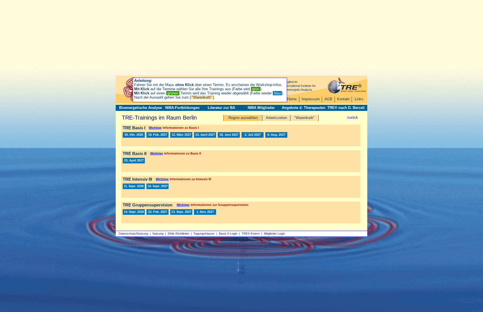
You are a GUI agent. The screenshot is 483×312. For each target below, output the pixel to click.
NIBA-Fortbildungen (182, 108)
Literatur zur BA (221, 108)
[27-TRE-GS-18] (205, 212)
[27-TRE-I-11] (276, 135)
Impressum (311, 99)
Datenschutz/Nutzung (133, 233)
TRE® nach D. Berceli (346, 108)
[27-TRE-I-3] (157, 135)
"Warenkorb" (304, 118)
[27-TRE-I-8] (205, 135)
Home (292, 99)
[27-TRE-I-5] (181, 135)
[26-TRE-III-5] (134, 186)
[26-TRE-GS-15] (134, 212)
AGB (328, 99)
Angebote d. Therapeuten (303, 108)
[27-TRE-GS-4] (157, 212)
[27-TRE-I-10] (253, 135)
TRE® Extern (251, 233)
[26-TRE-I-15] (134, 135)
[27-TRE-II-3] (134, 160)
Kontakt (343, 99)
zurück (352, 117)
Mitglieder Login (274, 233)
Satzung (158, 233)
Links (359, 99)
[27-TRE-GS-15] (181, 212)
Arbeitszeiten (276, 118)
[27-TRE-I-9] (229, 135)
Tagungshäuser (204, 233)
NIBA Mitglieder (261, 108)
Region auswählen (243, 118)
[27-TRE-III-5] (157, 186)
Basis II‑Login (228, 233)
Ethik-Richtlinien (178, 233)
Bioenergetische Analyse (140, 108)
